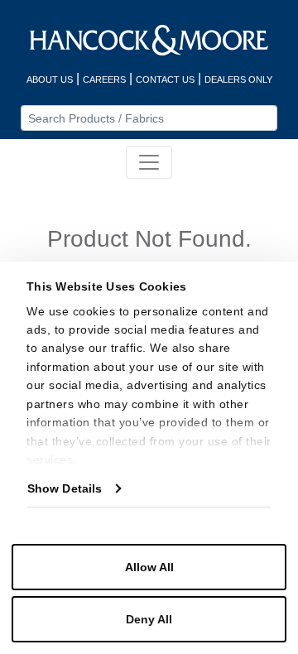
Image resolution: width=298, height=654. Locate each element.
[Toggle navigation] (149, 162)
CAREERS (104, 79)
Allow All (149, 567)
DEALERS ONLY (238, 79)
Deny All (149, 619)
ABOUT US (49, 79)
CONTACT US (165, 79)
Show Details (64, 488)
